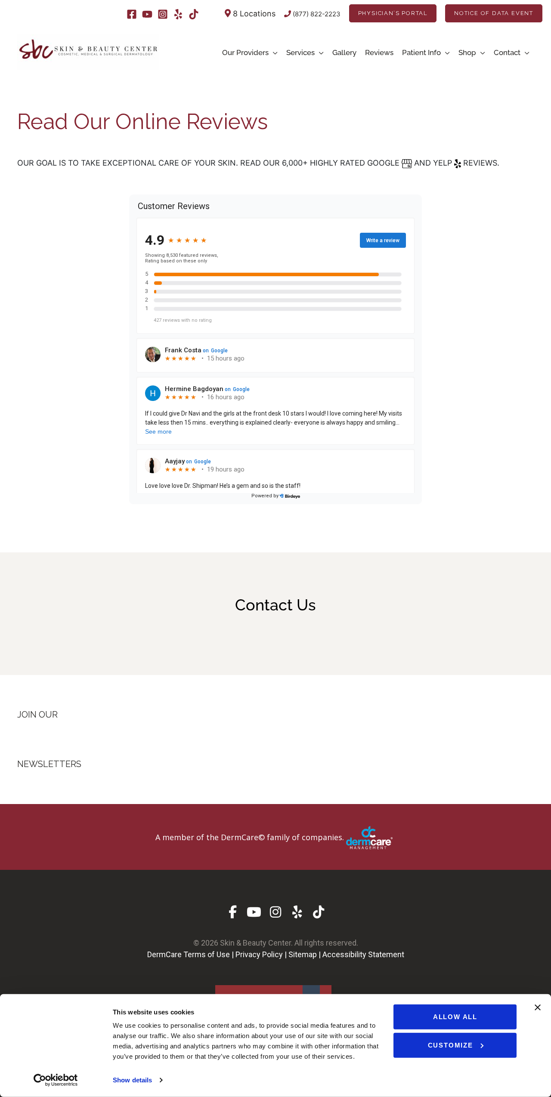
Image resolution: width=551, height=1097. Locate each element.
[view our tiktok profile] (318, 912)
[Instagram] (163, 14)
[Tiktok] (194, 14)
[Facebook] (132, 14)
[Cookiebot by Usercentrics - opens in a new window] (55, 1080)
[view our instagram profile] (275, 912)
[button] (392, 13)
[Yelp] (178, 14)
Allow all (455, 1016)
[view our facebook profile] (232, 912)
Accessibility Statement (363, 954)
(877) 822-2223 (316, 14)
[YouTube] (147, 14)
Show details (132, 1080)
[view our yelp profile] (297, 912)
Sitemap (302, 954)
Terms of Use (206, 954)
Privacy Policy (259, 954)
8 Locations (253, 13)
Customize (450, 1044)
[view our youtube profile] (254, 912)
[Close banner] (538, 1008)
